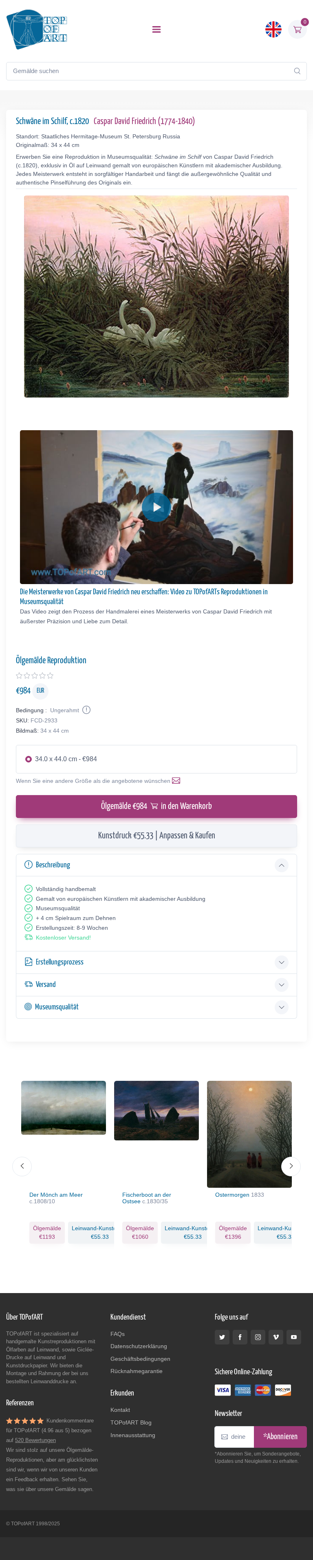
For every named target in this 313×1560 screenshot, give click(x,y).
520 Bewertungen (35, 1440)
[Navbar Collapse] (156, 29)
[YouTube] (294, 1337)
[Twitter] (222, 1337)
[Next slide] (291, 1166)
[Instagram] (258, 1337)
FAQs (117, 1334)
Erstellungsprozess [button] (60, 962)
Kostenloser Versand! (63, 937)
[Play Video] (156, 507)
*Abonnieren (280, 1437)
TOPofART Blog (131, 1422)
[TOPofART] (36, 29)
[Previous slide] (22, 1166)
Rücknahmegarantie (136, 1371)
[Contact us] (177, 781)
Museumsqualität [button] (57, 1007)
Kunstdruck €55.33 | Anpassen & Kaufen (156, 835)
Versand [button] (46, 985)
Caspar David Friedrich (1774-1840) (144, 121)
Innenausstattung (132, 1435)
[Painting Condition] (85, 710)
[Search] (297, 71)
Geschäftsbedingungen (140, 1359)
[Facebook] (240, 1337)
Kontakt (120, 1410)
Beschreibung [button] (53, 865)
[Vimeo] (276, 1337)
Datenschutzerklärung (138, 1346)
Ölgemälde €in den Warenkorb (156, 806)
